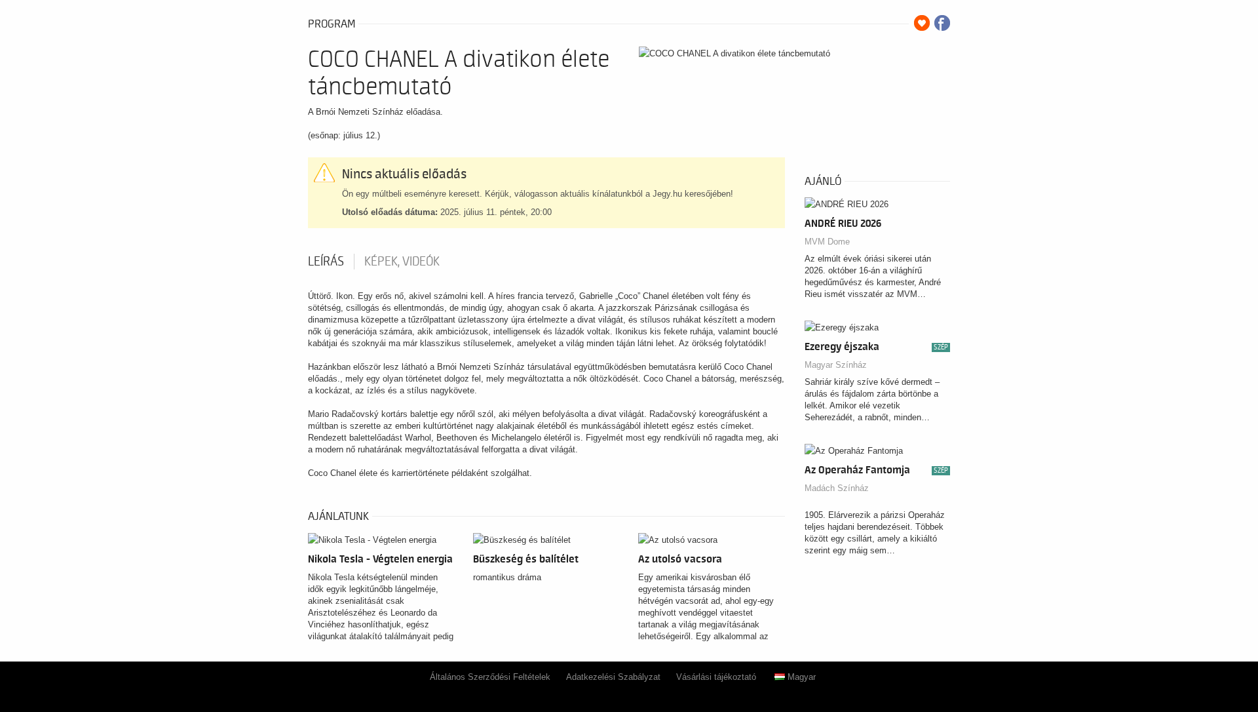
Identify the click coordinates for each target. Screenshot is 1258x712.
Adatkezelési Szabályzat (613, 677)
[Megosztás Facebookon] (942, 23)
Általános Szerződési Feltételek (490, 677)
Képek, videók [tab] (402, 261)
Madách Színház (837, 488)
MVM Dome (827, 242)
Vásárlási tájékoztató (716, 677)
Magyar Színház (836, 365)
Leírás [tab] (326, 261)
